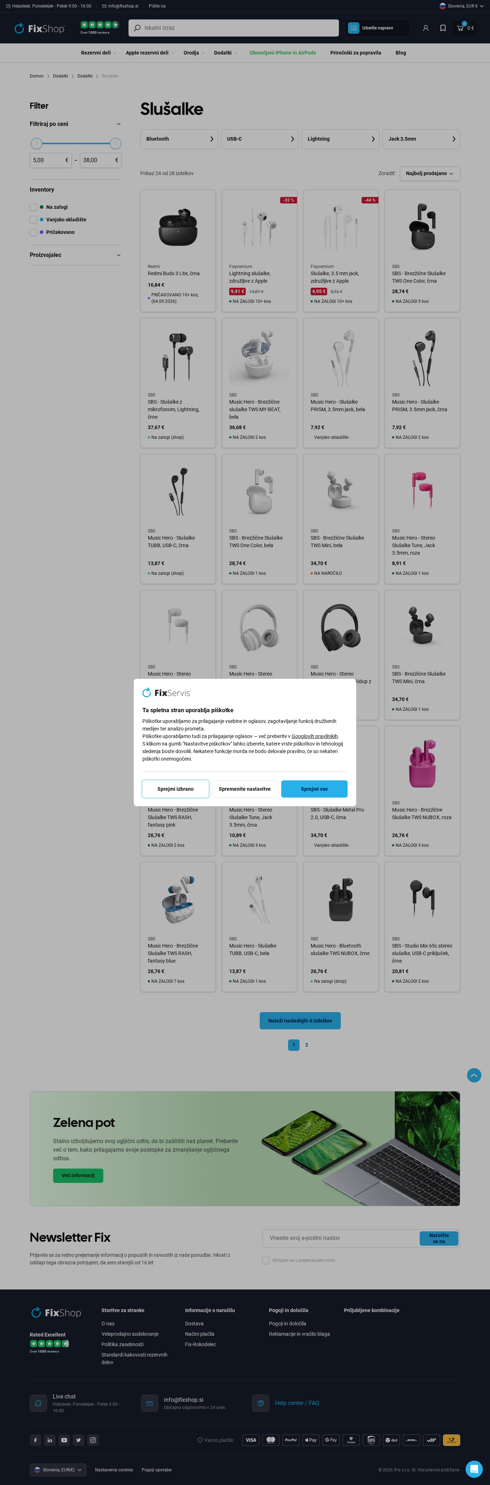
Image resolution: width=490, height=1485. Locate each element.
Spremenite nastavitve (245, 789)
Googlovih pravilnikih (315, 736)
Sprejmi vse (314, 789)
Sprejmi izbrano (175, 789)
